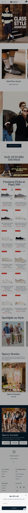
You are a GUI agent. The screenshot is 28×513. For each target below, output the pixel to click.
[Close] (25, 495)
